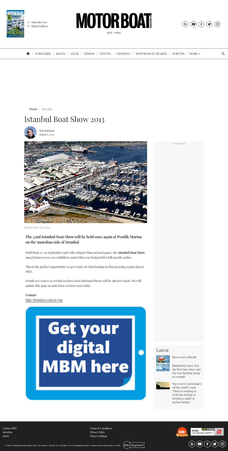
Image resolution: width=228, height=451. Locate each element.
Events (105, 54)
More (194, 54)
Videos (88, 54)
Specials (47, 109)
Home (33, 109)
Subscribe (42, 54)
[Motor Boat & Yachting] (114, 24)
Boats (60, 54)
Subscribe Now (39, 22)
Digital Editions (39, 26)
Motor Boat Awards (151, 54)
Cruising (123, 54)
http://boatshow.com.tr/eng (44, 300)
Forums (178, 54)
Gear (74, 54)
